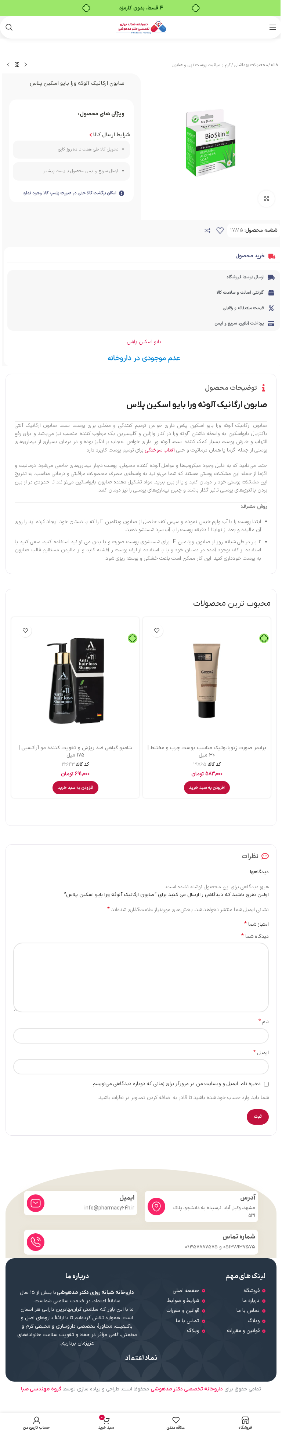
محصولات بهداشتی (251, 65)
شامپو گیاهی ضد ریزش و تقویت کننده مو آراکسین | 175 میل (75, 751)
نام (263, 1022)
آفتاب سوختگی (160, 450)
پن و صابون (182, 65)
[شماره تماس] (35, 1242)
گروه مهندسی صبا (41, 1389)
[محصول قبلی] (25, 65)
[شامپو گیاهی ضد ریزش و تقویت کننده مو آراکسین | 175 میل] (75, 681)
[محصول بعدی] (8, 65)
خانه (274, 65)
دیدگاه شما (255, 937)
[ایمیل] (35, 1203)
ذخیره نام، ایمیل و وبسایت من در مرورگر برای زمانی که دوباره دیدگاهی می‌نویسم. (176, 1084)
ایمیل (261, 1053)
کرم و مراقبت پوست (213, 65)
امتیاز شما (256, 924)
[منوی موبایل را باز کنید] (272, 27)
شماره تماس (239, 1237)
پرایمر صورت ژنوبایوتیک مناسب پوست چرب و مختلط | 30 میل (207, 751)
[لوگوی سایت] (141, 27)
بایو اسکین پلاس (144, 342)
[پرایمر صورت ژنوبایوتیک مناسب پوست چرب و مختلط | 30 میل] (207, 681)
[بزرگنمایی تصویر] (266, 199)
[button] (207, 787)
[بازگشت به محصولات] (16, 65)
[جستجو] (9, 27)
